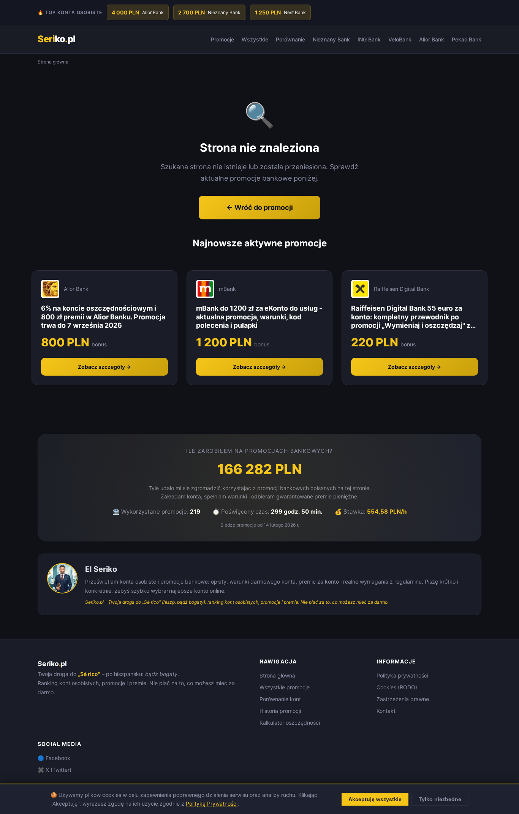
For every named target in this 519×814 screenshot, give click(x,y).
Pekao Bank (466, 39)
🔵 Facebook (54, 758)
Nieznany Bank (331, 39)
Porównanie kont (280, 699)
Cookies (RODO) (397, 687)
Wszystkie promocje (285, 687)
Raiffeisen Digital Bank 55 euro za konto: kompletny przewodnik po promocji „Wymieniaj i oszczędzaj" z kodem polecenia (410, 317)
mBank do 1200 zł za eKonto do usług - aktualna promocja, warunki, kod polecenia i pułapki (259, 316)
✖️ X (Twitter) (54, 769)
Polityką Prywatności (211, 803)
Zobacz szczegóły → (104, 366)
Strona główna (277, 675)
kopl (57, 38)
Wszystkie (255, 39)
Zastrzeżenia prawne (403, 699)
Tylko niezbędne (440, 799)
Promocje (222, 39)
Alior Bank (431, 39)
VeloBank (399, 39)
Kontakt (386, 711)
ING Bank (369, 39)
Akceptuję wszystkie (375, 799)
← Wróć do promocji (259, 207)
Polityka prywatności (402, 675)
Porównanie (290, 39)
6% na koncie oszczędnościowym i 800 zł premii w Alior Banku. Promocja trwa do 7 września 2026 (103, 316)
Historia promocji (280, 711)
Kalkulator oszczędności (290, 722)
